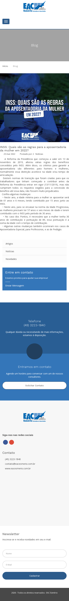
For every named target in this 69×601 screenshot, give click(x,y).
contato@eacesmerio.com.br (20, 463)
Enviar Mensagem (14, 285)
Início (5, 66)
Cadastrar (34, 575)
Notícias (39, 153)
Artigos (9, 243)
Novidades (11, 258)
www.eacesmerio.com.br (18, 468)
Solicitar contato (34, 385)
